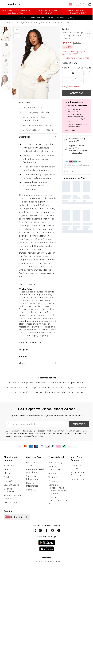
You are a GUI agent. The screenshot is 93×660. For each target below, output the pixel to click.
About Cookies (55, 473)
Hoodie (12, 383)
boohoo (66, 29)
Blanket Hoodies (38, 383)
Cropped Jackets (37, 387)
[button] (70, 4)
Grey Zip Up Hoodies (76, 387)
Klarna (7, 473)
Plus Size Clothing (34, 23)
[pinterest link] (40, 530)
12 (66, 73)
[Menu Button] (3, 4)
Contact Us (31, 490)
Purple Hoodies (56, 387)
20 (65, 80)
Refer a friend (78, 479)
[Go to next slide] (57, 62)
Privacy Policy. (37, 436)
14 (73, 73)
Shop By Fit (21, 23)
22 (73, 80)
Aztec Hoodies (75, 392)
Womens (12, 23)
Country (8, 511)
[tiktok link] (58, 530)
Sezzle (7, 477)
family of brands (12, 433)
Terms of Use (54, 477)
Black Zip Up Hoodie (73, 383)
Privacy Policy (55, 462)
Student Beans (11, 485)
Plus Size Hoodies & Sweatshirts (65, 23)
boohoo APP (10, 502)
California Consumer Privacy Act (57, 500)
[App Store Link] (46, 545)
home (4, 23)
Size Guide (9, 465)
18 (88, 73)
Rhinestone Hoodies (16, 387)
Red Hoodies (54, 383)
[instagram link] (34, 530)
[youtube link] (52, 530)
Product (52, 481)
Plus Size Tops (47, 23)
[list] (36, 62)
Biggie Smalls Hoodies (55, 392)
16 (80, 73)
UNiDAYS (8, 481)
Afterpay (8, 469)
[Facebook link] (46, 530)
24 (80, 80)
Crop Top (23, 383)
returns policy (77, 153)
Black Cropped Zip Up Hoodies (26, 392)
